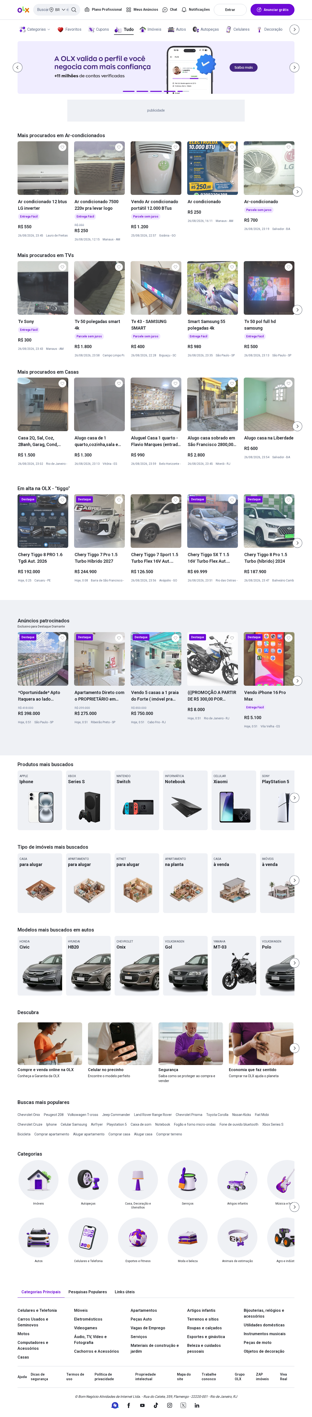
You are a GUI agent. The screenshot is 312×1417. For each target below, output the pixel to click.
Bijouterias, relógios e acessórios (264, 1313)
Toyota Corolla (217, 1115)
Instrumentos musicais (265, 1333)
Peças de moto (258, 1342)
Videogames (85, 1328)
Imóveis (154, 29)
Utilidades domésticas (264, 1325)
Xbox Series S (272, 1124)
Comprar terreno (169, 1134)
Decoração (273, 29)
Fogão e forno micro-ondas (195, 1124)
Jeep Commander (116, 1115)
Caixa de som (141, 1124)
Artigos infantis (201, 1310)
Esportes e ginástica (206, 1336)
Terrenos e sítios (203, 1319)
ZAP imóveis (262, 1376)
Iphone (51, 1124)
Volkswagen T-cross (83, 1115)
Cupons (102, 29)
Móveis (81, 1310)
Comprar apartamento (51, 1134)
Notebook (162, 1124)
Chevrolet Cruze (30, 1124)
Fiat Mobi (262, 1115)
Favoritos (73, 29)
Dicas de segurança (39, 1376)
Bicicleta (24, 1134)
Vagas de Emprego (148, 1328)
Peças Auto (141, 1319)
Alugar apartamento (89, 1134)
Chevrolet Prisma (189, 1115)
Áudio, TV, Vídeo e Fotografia (90, 1339)
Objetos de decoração (264, 1351)
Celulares (242, 29)
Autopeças (210, 29)
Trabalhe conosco (209, 1376)
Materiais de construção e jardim (155, 1348)
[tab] (41, 1292)
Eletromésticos (88, 1319)
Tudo (129, 29)
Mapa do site (184, 1376)
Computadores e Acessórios (33, 1345)
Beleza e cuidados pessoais (204, 1348)
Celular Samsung (74, 1124)
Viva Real (283, 1376)
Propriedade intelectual (145, 1376)
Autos (181, 29)
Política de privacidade (104, 1376)
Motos (23, 1333)
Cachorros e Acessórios (96, 1351)
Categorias (36, 29)
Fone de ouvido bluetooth (239, 1124)
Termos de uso (75, 1376)
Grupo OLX (240, 1376)
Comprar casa (119, 1134)
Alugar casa (143, 1134)
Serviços (139, 1336)
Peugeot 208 (54, 1115)
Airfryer (97, 1124)
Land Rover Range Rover (153, 1115)
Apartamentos (144, 1310)
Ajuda (22, 1377)
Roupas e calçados (204, 1328)
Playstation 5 (117, 1124)
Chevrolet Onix (29, 1115)
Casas (23, 1357)
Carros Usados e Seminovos (33, 1322)
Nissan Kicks (241, 1115)
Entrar (230, 10)
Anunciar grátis (276, 10)
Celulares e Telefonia (37, 1310)
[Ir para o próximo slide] (297, 192)
